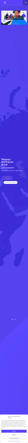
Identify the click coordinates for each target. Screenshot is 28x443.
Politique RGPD (11, 441)
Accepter (14, 431)
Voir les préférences (14, 438)
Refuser (14, 434)
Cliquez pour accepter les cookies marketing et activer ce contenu (14, 17)
